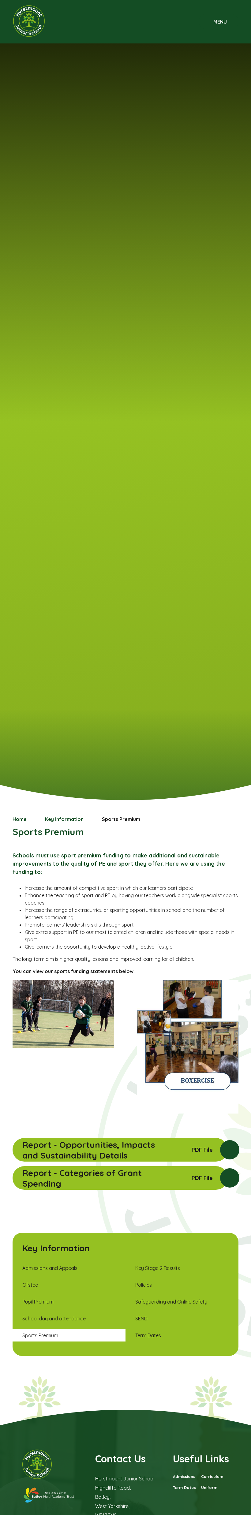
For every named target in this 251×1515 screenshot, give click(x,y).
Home (20, 819)
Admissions (184, 1476)
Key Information (64, 819)
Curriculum (212, 1476)
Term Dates (184, 1487)
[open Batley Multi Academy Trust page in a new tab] (49, 1496)
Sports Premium (121, 819)
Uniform (209, 1487)
